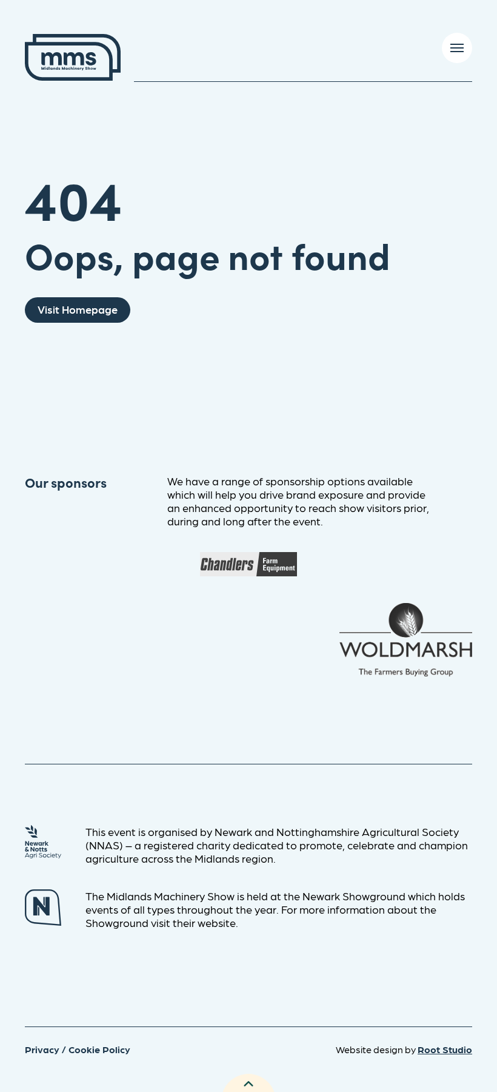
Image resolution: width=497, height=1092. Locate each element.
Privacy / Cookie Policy (77, 1049)
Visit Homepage (78, 309)
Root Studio (445, 1049)
